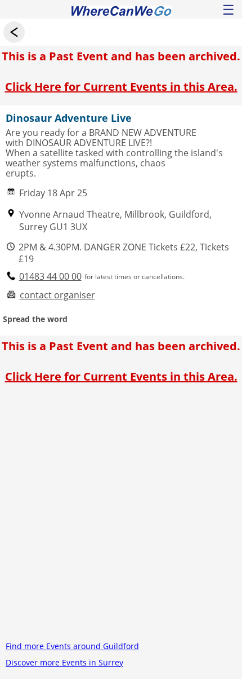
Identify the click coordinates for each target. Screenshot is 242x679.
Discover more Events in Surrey (64, 662)
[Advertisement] (121, 516)
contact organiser (57, 295)
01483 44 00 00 (50, 277)
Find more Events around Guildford (72, 646)
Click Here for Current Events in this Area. (121, 86)
